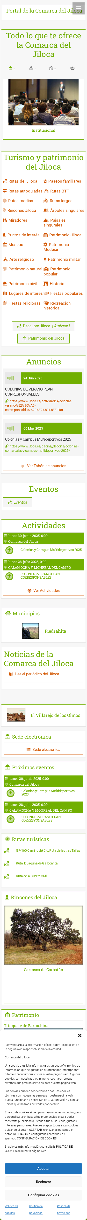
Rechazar (43, 1182)
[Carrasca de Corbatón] (43, 908)
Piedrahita (55, 631)
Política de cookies (11, 1210)
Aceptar (43, 1168)
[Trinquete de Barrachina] (43, 1025)
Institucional (43, 130)
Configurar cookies (43, 1195)
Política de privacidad (36, 1210)
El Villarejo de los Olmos (55, 715)
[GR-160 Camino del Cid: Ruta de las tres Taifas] (43, 852)
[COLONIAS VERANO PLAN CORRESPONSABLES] (43, 570)
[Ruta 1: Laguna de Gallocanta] (43, 864)
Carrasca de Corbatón (43, 969)
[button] (79, 1035)
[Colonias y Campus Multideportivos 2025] (43, 544)
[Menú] (78, 8)
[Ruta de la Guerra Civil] (43, 877)
